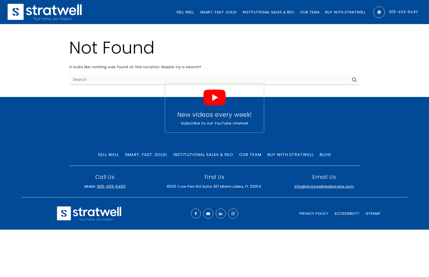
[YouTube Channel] (208, 213)
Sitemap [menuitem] (373, 213)
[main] (214, 60)
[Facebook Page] (196, 213)
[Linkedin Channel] (221, 213)
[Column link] (214, 107)
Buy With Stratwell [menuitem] (345, 12)
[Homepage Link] (44, 11)
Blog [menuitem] (325, 154)
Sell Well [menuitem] (185, 12)
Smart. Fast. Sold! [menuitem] (218, 12)
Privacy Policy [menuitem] (313, 213)
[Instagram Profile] (233, 213)
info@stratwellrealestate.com (324, 186)
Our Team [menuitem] (309, 12)
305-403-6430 (403, 12)
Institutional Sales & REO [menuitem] (268, 12)
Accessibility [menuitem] (347, 213)
